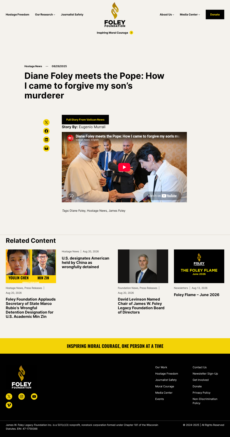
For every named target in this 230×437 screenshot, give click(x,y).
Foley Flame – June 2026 (196, 295)
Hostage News (33, 66)
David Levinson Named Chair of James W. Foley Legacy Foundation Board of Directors (141, 305)
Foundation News (128, 287)
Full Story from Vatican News (85, 119)
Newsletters (181, 287)
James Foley (117, 210)
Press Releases (33, 287)
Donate (215, 14)
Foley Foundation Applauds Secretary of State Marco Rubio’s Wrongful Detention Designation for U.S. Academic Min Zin (31, 308)
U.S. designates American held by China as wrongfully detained (85, 262)
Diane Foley (77, 210)
